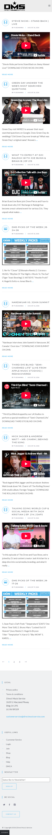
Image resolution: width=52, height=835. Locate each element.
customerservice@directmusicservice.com (25, 716)
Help (8, 762)
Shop (8, 753)
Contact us (11, 814)
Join (8, 748)
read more (8, 74)
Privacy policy (12, 690)
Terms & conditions (14, 694)
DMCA (9, 766)
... (37, 139)
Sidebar (4, 832)
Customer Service (14, 740)
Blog (8, 757)
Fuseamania (18, 28)
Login (8, 744)
